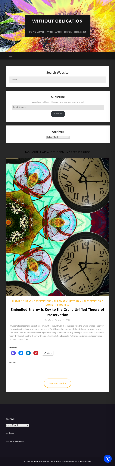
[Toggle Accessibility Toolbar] (107, 458)
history (17, 301)
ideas (28, 301)
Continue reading (57, 383)
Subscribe (58, 114)
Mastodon (10, 433)
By (50, 320)
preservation (92, 301)
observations (43, 301)
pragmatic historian (67, 301)
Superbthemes (84, 461)
